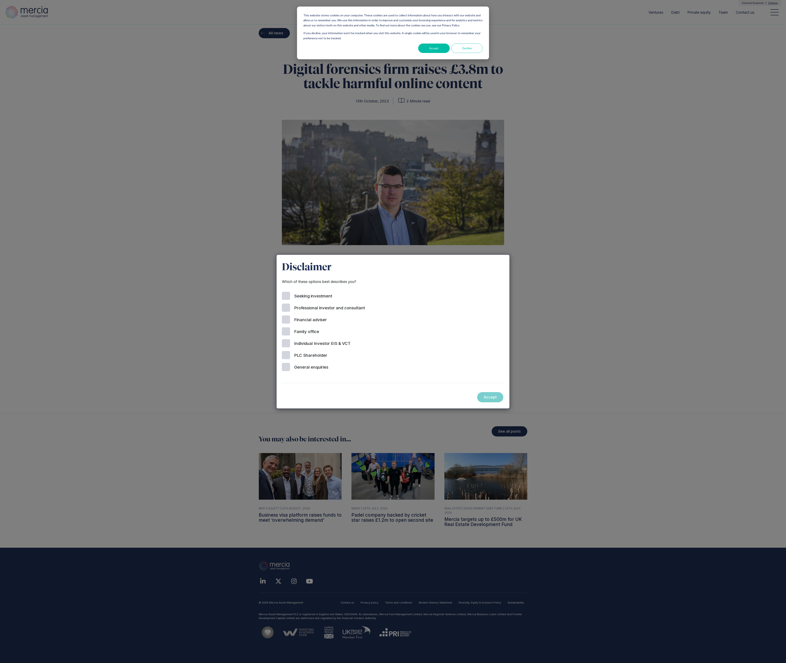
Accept (434, 48)
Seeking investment (313, 296)
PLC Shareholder (310, 355)
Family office (306, 331)
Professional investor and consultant (329, 307)
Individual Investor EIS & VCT (322, 343)
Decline (467, 48)
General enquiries (311, 367)
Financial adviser (310, 319)
